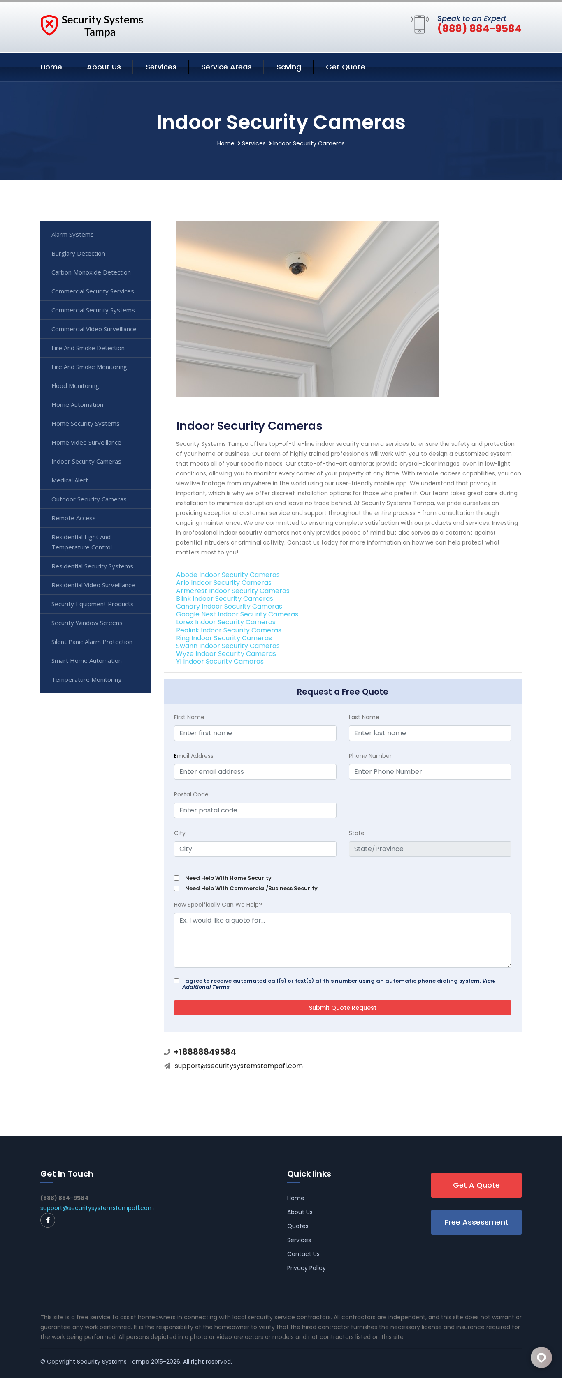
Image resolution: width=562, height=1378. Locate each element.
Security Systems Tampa (113, 1361)
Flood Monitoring (75, 385)
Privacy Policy (306, 1268)
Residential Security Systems (92, 566)
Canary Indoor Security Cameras (229, 606)
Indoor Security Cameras (86, 461)
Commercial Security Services (92, 291)
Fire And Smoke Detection (88, 348)
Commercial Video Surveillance (94, 329)
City (180, 833)
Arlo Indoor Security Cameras (224, 582)
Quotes (298, 1226)
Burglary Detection (78, 253)
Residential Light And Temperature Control (81, 542)
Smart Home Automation (86, 660)
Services (161, 67)
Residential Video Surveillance (93, 585)
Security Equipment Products (92, 604)
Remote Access (73, 518)
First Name (189, 717)
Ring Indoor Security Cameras (224, 638)
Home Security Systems (85, 423)
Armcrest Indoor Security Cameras (233, 591)
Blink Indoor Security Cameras (224, 598)
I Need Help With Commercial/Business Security (250, 888)
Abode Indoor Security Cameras (228, 574)
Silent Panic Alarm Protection (91, 641)
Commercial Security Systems (93, 310)
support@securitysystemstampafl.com (239, 1066)
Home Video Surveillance (86, 442)
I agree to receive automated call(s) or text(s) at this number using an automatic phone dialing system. (338, 984)
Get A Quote (476, 1185)
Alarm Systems (72, 234)
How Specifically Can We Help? (218, 904)
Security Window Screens (87, 623)
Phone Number (370, 756)
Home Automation (77, 404)
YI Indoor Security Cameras (220, 661)
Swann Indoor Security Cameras (228, 646)
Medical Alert (69, 480)
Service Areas (226, 67)
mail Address (194, 756)
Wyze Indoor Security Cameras (226, 653)
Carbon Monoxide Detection (91, 272)
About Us (104, 67)
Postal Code (191, 794)
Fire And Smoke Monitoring (89, 366)
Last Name (364, 717)
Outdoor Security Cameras (89, 499)
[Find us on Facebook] (47, 1220)
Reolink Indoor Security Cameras (228, 630)
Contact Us (303, 1254)
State (357, 833)
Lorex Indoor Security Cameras (226, 622)
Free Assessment (477, 1222)
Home (51, 67)
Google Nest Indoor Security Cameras (237, 614)
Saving (288, 67)
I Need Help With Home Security (227, 878)
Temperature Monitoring (86, 679)
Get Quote (345, 67)
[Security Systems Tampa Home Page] (91, 25)
